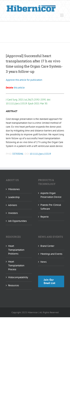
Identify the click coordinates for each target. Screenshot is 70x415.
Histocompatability (18, 277)
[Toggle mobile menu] (62, 15)
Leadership (14, 197)
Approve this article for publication (24, 79)
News (43, 261)
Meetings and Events (51, 254)
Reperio (44, 216)
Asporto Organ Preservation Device (50, 195)
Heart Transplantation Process (16, 265)
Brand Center (47, 246)
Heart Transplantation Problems (16, 249)
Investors (13, 213)
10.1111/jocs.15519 (40, 153)
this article (15, 87)
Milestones (14, 189)
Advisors (12, 205)
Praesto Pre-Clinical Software (50, 206)
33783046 (17, 153)
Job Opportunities (17, 221)
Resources (13, 285)
